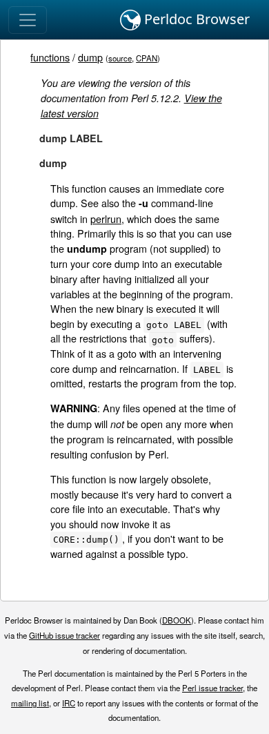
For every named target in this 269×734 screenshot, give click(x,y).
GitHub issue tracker (64, 635)
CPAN (146, 58)
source (120, 58)
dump (90, 57)
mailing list (30, 702)
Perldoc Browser (195, 19)
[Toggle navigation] (27, 20)
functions (50, 57)
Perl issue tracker (212, 687)
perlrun (105, 218)
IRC (68, 702)
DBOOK (176, 620)
